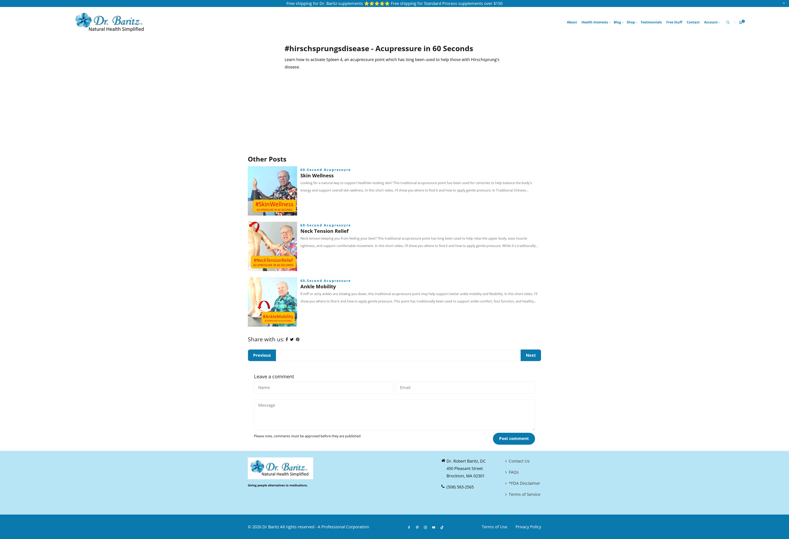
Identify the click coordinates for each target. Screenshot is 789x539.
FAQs (514, 472)
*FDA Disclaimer (524, 483)
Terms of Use (494, 527)
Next (531, 355)
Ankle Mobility (318, 286)
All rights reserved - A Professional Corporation (324, 527)
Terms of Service (524, 494)
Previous (262, 355)
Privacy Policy (528, 527)
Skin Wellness (317, 175)
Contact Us (519, 461)
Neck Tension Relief (324, 230)
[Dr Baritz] (110, 22)
